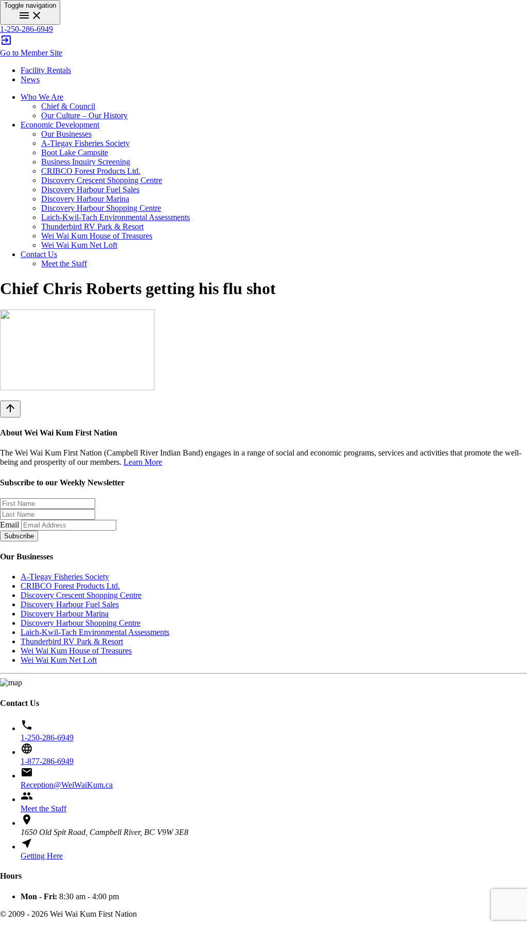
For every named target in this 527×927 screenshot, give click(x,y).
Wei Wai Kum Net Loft (79, 245)
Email (9, 524)
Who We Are (42, 97)
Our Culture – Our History (84, 115)
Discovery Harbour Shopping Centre (101, 208)
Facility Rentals (46, 70)
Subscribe (19, 536)
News (30, 79)
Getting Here (42, 855)
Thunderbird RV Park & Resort (92, 226)
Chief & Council (68, 106)
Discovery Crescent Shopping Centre (101, 180)
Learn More (143, 462)
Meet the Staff (64, 263)
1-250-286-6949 (26, 29)
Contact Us (39, 254)
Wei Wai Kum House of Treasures (96, 235)
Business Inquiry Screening (85, 161)
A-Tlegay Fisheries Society (85, 143)
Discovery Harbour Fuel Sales (90, 189)
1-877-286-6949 (47, 761)
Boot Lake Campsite (74, 152)
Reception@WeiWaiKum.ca (67, 784)
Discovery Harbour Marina (85, 198)
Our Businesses (66, 134)
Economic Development (60, 124)
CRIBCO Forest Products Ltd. (90, 171)
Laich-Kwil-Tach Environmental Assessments (115, 217)
